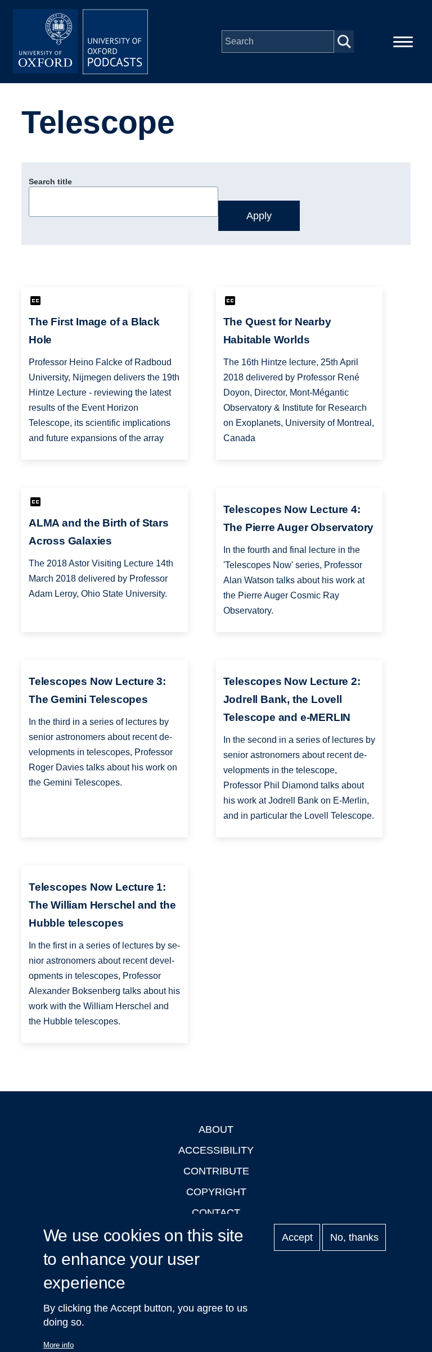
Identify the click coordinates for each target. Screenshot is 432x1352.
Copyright (216, 1191)
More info (58, 1345)
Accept (297, 1237)
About (216, 1129)
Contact (216, 1212)
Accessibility (216, 1150)
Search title (50, 181)
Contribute (216, 1171)
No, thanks (354, 1237)
